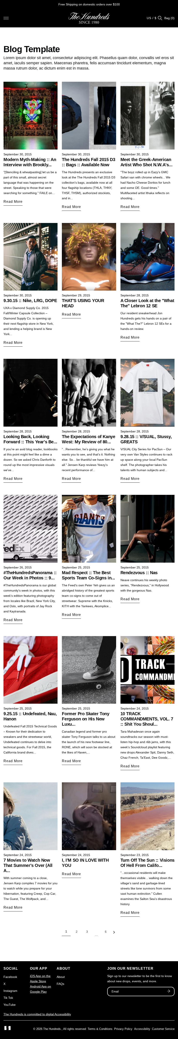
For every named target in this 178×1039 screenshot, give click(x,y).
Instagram (10, 990)
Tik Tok (8, 997)
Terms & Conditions (100, 1029)
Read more (13, 201)
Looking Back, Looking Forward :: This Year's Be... (30, 439)
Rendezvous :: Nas (139, 572)
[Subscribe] (168, 991)
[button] (6, 18)
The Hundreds (52, 1029)
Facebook (10, 977)
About (61, 977)
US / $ (152, 18)
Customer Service (163, 1029)
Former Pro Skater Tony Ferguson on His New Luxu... (85, 718)
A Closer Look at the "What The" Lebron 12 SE (147, 303)
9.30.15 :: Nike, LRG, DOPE (30, 300)
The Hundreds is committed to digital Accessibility (37, 1014)
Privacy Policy (123, 1029)
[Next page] (114, 933)
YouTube (9, 1004)
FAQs (60, 984)
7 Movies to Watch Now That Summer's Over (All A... (28, 865)
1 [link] (66, 931)
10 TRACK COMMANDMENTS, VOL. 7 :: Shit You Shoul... (146, 718)
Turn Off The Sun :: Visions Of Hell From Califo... (147, 863)
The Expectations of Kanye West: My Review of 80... (88, 439)
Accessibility (142, 1029)
